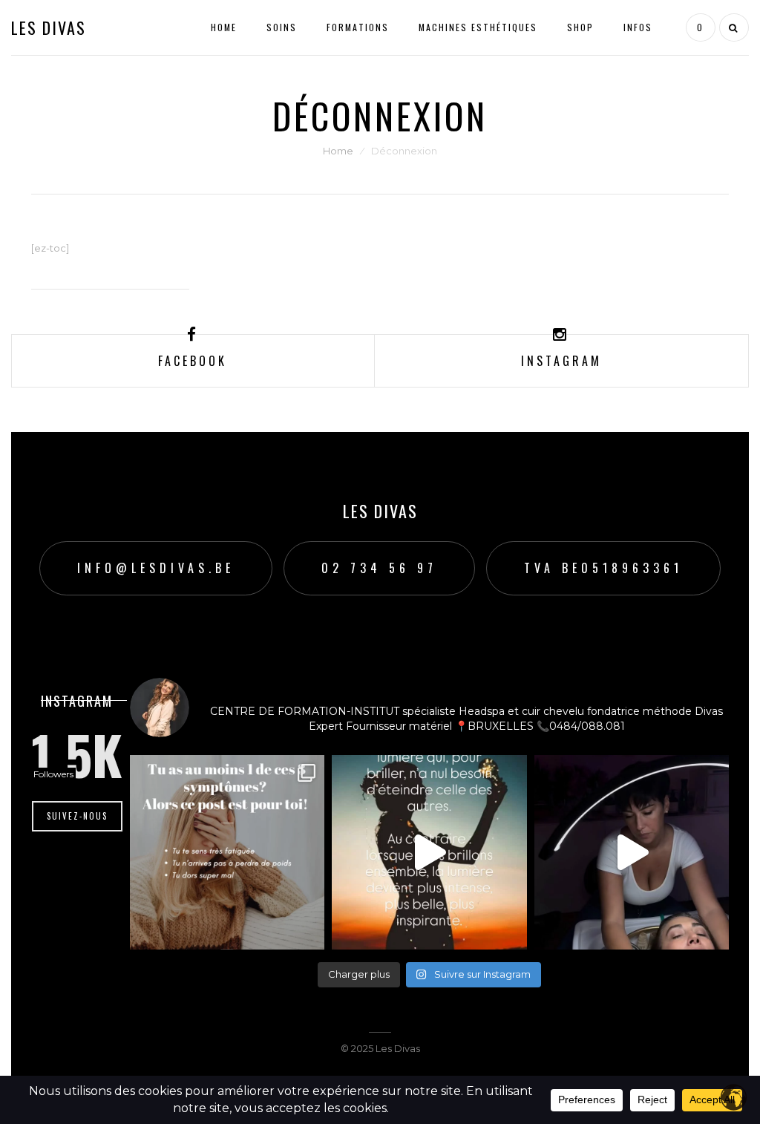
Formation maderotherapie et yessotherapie (435, 400)
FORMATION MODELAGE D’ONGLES (411, 423)
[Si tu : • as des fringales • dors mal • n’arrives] (227, 852)
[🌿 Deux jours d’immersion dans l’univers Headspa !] (631, 852)
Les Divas (48, 27)
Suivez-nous (77, 816)
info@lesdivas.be (156, 568)
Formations (358, 27)
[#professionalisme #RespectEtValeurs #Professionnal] (429, 852)
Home (224, 27)
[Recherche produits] (732, 27)
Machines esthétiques (478, 27)
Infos (637, 27)
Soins (281, 27)
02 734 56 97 (379, 568)
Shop (580, 27)
